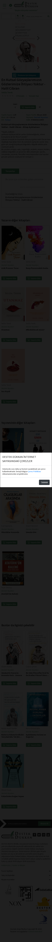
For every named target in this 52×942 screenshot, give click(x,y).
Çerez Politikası (34, 471)
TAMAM (44, 482)
